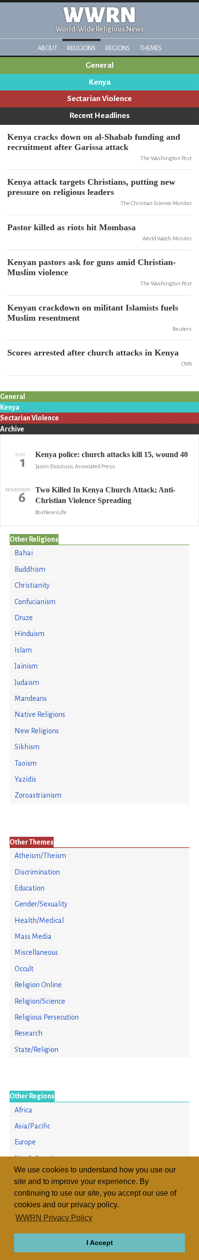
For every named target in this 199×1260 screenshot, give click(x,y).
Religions (81, 48)
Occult (23, 969)
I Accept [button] (99, 1242)
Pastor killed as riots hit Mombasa (71, 227)
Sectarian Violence (99, 98)
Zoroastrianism (37, 795)
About (47, 48)
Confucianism (35, 602)
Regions (117, 48)
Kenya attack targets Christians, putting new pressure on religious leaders (91, 187)
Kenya (100, 82)
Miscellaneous (36, 952)
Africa (23, 1110)
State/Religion (36, 1049)
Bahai (23, 553)
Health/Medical (39, 920)
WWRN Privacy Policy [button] (53, 1218)
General (99, 65)
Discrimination (37, 872)
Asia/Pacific (32, 1126)
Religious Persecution (46, 1017)
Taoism (25, 763)
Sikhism (27, 747)
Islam (23, 650)
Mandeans (30, 698)
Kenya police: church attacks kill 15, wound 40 (111, 454)
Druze (23, 618)
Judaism (26, 682)
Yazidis (25, 779)
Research (28, 1033)
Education (29, 888)
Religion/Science (39, 1001)
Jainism (26, 666)
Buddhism (29, 569)
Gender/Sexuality (41, 904)
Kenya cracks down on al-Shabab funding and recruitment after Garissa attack (93, 142)
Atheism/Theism (40, 856)
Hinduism (29, 633)
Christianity (32, 585)
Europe (25, 1142)
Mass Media (33, 936)
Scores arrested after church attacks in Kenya (93, 352)
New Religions (36, 731)
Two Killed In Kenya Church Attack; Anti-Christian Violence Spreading (105, 495)
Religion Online (38, 985)
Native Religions (39, 714)
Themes (151, 48)
